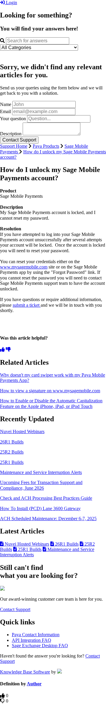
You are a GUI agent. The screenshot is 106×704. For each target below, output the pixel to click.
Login (11, 2)
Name (5, 104)
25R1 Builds (12, 462)
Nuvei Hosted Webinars (22, 431)
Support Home (13, 146)
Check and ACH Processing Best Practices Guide (46, 498)
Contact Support (15, 609)
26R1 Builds (12, 441)
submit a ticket (27, 305)
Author (34, 683)
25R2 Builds (12, 451)
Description (10, 133)
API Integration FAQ (31, 640)
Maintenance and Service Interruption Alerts (41, 472)
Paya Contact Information (35, 634)
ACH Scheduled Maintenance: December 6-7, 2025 (48, 518)
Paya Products (46, 146)
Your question (13, 118)
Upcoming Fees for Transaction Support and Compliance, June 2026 (41, 485)
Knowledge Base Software (25, 671)
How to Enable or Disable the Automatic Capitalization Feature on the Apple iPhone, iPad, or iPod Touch (51, 403)
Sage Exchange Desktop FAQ (40, 645)
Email (5, 111)
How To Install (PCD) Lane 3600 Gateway (40, 508)
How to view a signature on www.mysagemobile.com (50, 390)
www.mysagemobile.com (23, 266)
